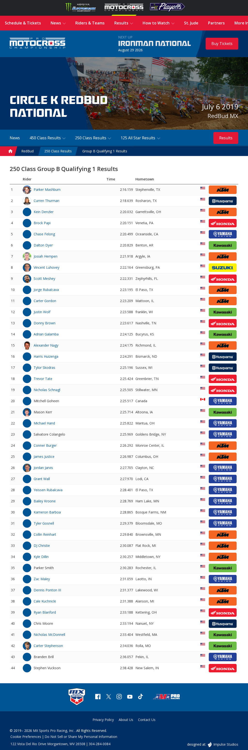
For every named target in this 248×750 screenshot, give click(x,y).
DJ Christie (42, 545)
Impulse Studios (225, 744)
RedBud (27, 151)
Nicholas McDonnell (49, 634)
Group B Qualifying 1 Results (104, 151)
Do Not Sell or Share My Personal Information (81, 736)
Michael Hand (44, 423)
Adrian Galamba (46, 334)
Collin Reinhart (45, 534)
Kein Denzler (44, 211)
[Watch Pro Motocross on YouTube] (129, 697)
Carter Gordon (45, 300)
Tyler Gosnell (44, 523)
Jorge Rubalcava (46, 289)
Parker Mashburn (47, 189)
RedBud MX (223, 116)
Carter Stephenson (48, 645)
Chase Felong (44, 234)
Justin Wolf (42, 312)
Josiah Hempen (45, 256)
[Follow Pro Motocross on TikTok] (140, 697)
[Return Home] (37, 43)
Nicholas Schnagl (47, 389)
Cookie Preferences (25, 736)
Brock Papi (42, 223)
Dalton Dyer (43, 245)
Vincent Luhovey (46, 267)
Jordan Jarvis (43, 467)
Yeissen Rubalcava (48, 490)
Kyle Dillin (41, 556)
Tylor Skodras (44, 367)
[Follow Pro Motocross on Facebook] (98, 697)
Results (225, 138)
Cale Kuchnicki (45, 601)
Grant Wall (42, 478)
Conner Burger (45, 445)
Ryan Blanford (45, 612)
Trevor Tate (43, 378)
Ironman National (154, 43)
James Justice (44, 456)
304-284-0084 (99, 744)
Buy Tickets (221, 43)
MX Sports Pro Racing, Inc (54, 730)
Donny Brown (44, 323)
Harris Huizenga (46, 356)
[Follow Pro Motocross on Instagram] (119, 697)
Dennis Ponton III (47, 590)
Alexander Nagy (46, 345)
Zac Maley (42, 579)
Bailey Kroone (45, 501)
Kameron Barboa (47, 512)
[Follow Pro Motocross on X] (108, 697)
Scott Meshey (44, 278)
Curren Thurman (46, 200)
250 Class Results (58, 151)
